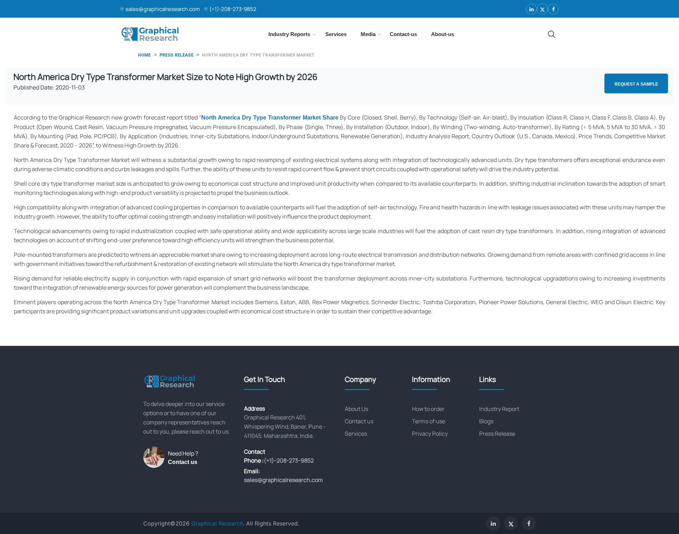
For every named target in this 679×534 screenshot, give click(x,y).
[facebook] (553, 9)
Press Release (497, 433)
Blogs (486, 421)
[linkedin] (531, 9)
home (144, 55)
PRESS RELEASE (176, 55)
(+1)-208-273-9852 (232, 9)
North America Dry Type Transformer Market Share (269, 118)
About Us (356, 409)
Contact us (182, 462)
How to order (428, 409)
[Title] (551, 34)
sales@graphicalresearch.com (163, 9)
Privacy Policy (430, 433)
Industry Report (499, 409)
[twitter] (542, 9)
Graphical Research (217, 523)
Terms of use (428, 421)
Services (356, 433)
